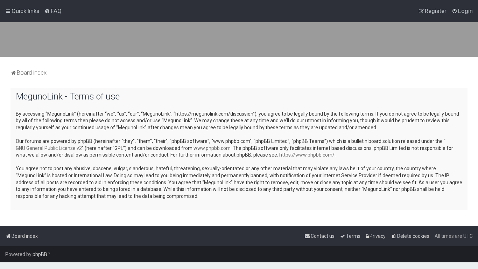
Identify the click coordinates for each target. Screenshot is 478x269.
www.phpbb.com (212, 148)
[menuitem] (53, 11)
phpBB (40, 254)
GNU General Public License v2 (49, 148)
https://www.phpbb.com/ (307, 155)
